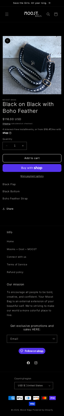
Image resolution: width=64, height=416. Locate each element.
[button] (7, 14)
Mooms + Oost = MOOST (22, 249)
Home (10, 241)
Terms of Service (17, 264)
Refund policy (15, 272)
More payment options (32, 176)
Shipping (6, 123)
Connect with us (16, 256)
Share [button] (9, 208)
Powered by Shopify (43, 410)
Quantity (7, 139)
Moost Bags (26, 410)
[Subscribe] (53, 339)
